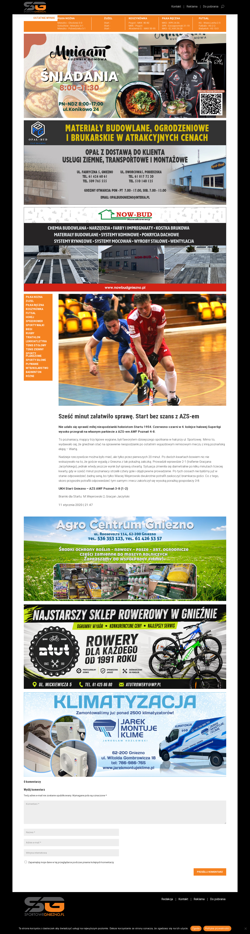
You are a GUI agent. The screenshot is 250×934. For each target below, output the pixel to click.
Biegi (29, 329)
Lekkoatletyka (36, 341)
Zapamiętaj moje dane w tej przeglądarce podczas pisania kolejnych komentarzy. (71, 862)
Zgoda (195, 928)
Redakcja (167, 899)
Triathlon (33, 337)
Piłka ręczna (35, 305)
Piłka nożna (34, 297)
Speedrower (34, 321)
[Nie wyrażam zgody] (245, 928)
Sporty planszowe (34, 354)
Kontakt (176, 6)
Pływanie (32, 364)
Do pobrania (210, 6)
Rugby (30, 333)
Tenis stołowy (36, 345)
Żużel (30, 301)
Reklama (191, 6)
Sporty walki (35, 325)
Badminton (33, 372)
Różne (30, 376)
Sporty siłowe (36, 360)
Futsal (31, 313)
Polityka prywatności (217, 928)
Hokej (30, 317)
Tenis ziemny (35, 349)
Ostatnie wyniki (44, 17)
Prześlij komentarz (210, 871)
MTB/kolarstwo (37, 368)
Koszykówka (34, 309)
